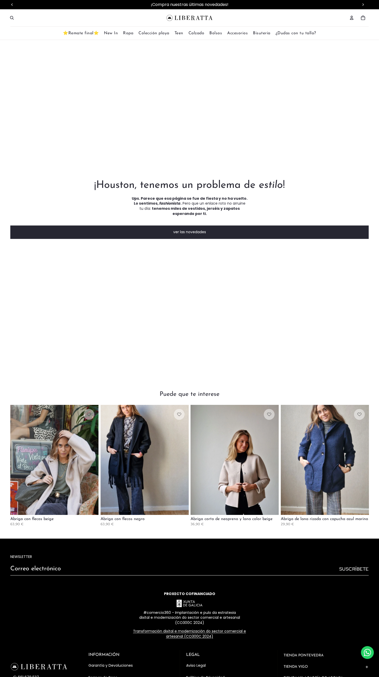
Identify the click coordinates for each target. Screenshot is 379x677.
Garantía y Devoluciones (110, 665)
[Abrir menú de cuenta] (351, 17)
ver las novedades (189, 232)
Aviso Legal (196, 665)
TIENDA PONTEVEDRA (304, 655)
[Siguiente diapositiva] (90, 459)
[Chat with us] (367, 652)
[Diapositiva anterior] (18, 459)
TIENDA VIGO (296, 667)
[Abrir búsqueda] (12, 17)
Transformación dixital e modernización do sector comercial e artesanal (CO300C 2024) (189, 634)
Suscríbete (354, 569)
